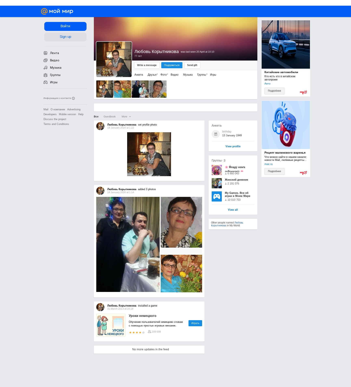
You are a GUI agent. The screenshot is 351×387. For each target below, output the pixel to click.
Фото (163, 74)
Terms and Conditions (56, 124)
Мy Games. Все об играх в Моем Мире (237, 194)
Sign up (65, 37)
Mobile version (67, 114)
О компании (58, 109)
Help (80, 114)
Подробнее (274, 90)
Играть (195, 323)
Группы (201, 74)
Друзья (152, 74)
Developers (50, 114)
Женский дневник (236, 179)
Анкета (138, 74)
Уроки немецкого (142, 316)
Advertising (73, 109)
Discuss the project (54, 119)
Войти (65, 26)
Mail (45, 109)
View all (233, 210)
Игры (213, 74)
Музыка (188, 74)
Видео (175, 74)
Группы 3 (218, 160)
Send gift (192, 65)
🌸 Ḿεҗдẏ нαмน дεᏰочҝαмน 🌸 (235, 169)
